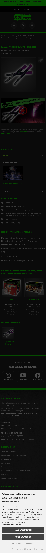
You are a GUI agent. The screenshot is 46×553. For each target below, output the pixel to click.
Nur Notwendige (23, 537)
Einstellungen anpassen (24, 544)
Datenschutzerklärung (21, 549)
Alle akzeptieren (23, 530)
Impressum (39, 549)
